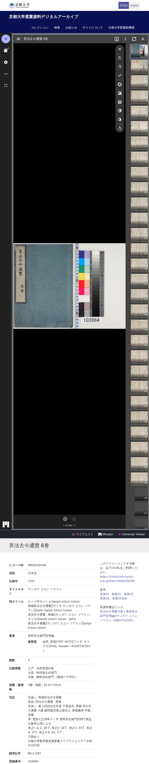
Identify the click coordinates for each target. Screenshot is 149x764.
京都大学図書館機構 (121, 27)
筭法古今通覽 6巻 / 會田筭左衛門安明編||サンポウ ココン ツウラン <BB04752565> (119, 616)
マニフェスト (84, 534)
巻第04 (104, 598)
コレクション (40, 27)
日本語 (124, 5)
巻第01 (104, 594)
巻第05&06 (119, 598)
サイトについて (92, 27)
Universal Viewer (133, 534)
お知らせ (71, 27)
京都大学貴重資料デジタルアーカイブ (43, 16)
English (134, 5)
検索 (57, 27)
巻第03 (128, 594)
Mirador (107, 534)
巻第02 (116, 594)
